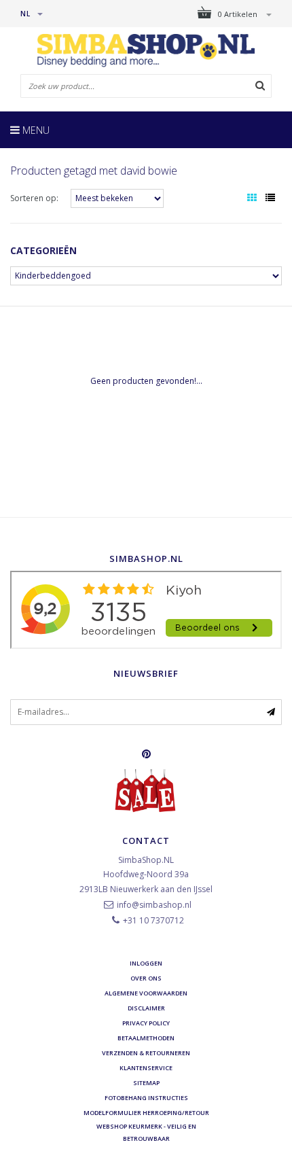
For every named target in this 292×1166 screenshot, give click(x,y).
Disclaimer (146, 1008)
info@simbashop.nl (154, 905)
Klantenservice (146, 1067)
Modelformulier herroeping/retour (146, 1112)
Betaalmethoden (146, 1038)
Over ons (146, 978)
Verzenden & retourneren (146, 1052)
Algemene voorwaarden (146, 993)
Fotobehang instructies (146, 1097)
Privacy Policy (146, 1023)
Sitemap (146, 1082)
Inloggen (146, 963)
